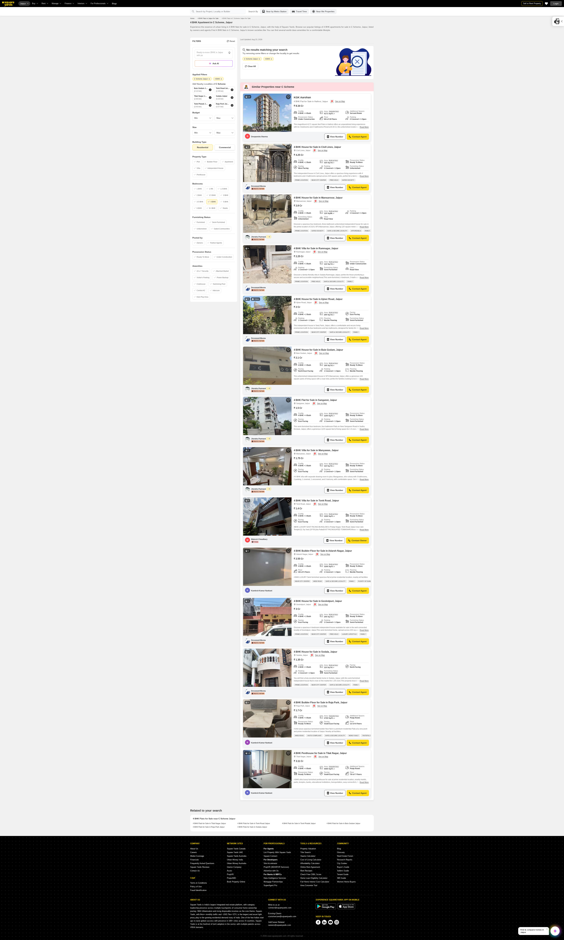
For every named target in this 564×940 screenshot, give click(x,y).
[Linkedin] (324, 922)
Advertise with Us (271, 871)
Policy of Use (196, 886)
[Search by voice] (229, 53)
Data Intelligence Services (275, 878)
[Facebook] (318, 922)
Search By (253, 11)
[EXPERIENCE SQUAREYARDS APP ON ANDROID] (326, 909)
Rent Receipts (306, 871)
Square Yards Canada (236, 849)
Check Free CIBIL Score (310, 874)
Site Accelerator (270, 863)
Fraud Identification (198, 890)
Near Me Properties (325, 11)
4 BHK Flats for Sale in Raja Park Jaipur (209, 827)
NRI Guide (341, 878)
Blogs (114, 3)
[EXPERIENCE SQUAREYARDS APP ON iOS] (346, 909)
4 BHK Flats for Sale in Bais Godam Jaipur (343, 823)
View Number (336, 136)
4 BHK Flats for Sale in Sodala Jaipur (252, 827)
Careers (193, 852)
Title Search (305, 852)
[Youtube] (330, 922)
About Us (194, 849)
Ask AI (216, 63)
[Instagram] (336, 922)
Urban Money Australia (236, 863)
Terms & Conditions (198, 883)
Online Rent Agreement (310, 867)
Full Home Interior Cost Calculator (314, 882)
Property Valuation (308, 849)
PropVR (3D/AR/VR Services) (276, 867)
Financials (194, 860)
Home (192, 18)
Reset (232, 41)
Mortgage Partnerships (273, 882)
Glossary (341, 852)
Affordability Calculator (310, 863)
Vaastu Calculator (307, 856)
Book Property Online (236, 882)
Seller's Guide (343, 871)
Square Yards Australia (236, 856)
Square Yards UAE (235, 852)
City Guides (342, 863)
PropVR (230, 874)
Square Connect (270, 856)
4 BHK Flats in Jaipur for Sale (208, 18)
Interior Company (234, 867)
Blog (339, 849)
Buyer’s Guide (343, 867)
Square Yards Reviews (199, 867)
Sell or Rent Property (532, 3)
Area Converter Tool (308, 885)
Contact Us (195, 871)
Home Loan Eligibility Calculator (313, 878)
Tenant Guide (342, 874)
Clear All (252, 66)
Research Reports (344, 860)
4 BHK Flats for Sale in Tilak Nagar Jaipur (209, 823)
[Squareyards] (8, 4)
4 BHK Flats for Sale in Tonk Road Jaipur (253, 823)
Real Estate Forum (345, 856)
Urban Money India (235, 860)
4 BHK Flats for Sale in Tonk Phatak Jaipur (299, 823)
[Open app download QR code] (558, 21)
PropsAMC (231, 878)
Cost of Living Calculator (310, 860)
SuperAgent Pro (270, 885)
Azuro (229, 871)
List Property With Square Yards (277, 852)
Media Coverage (197, 856)
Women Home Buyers (346, 882)
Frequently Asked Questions (202, 863)
